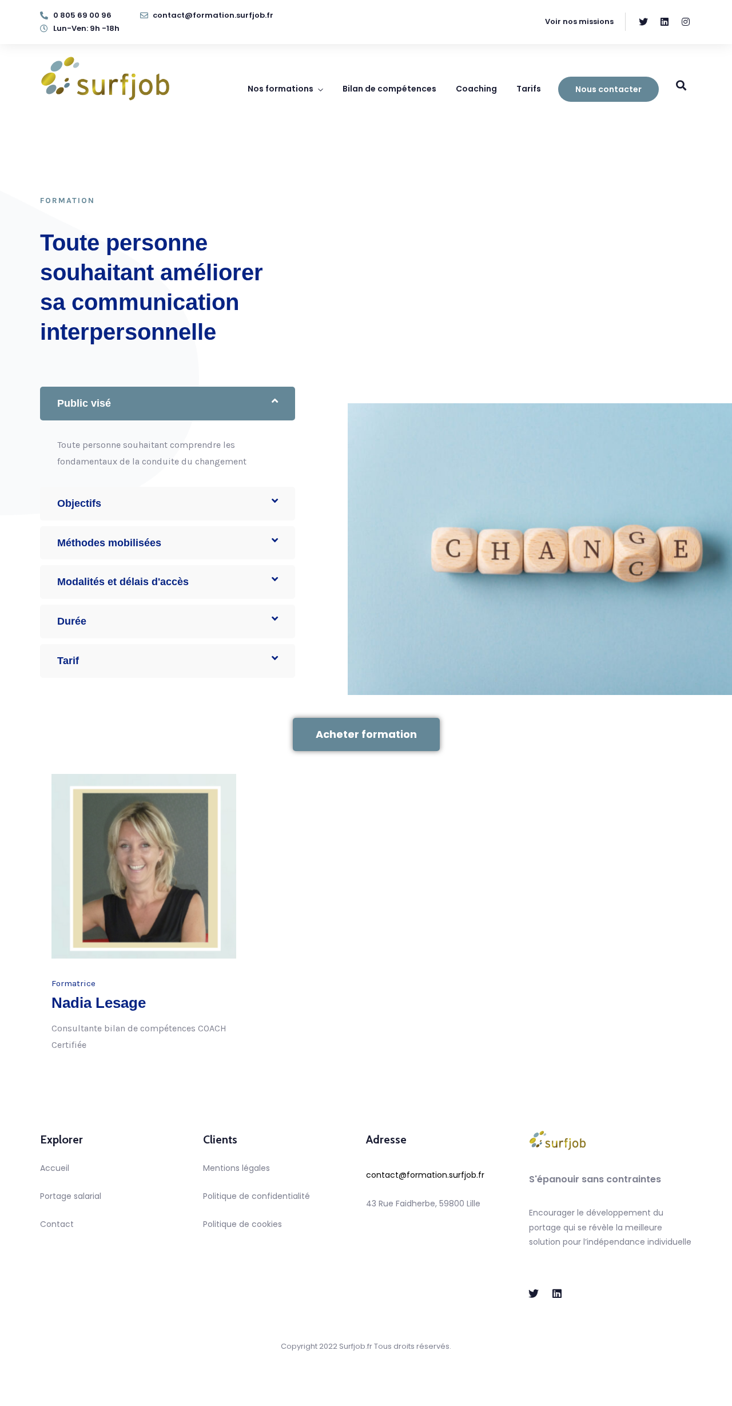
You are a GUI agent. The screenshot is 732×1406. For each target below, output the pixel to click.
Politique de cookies (242, 1224)
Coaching (476, 88)
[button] (167, 403)
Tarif (68, 660)
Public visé (84, 403)
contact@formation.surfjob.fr (425, 1175)
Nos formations (280, 88)
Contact (57, 1224)
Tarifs (528, 88)
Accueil (54, 1168)
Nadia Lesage (98, 1002)
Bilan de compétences (389, 88)
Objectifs (79, 503)
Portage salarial (70, 1196)
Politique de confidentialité (256, 1196)
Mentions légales (236, 1168)
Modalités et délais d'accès (123, 581)
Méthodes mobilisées (109, 543)
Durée (71, 621)
